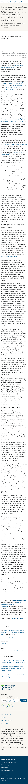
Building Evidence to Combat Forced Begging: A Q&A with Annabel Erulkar (13, 661)
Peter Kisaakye (9, 630)
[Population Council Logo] (8, 686)
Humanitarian (9, 119)
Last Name (12, 697)
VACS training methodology (10, 256)
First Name (8, 697)
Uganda (3, 643)
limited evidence (18, 85)
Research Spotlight (8, 637)
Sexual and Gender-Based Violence (12, 651)
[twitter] (8, 706)
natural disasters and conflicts (13, 83)
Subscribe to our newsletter (4, 696)
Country (16, 698)
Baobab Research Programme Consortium (11, 604)
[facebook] (3, 706)
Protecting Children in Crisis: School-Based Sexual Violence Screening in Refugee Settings (12, 668)
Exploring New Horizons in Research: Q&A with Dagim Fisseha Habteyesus (12, 676)
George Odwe (13, 632)
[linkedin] (12, 706)
